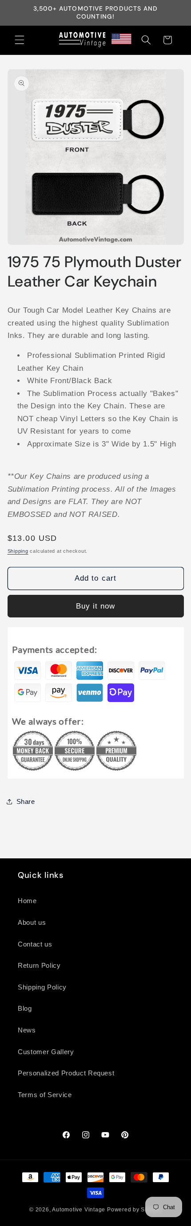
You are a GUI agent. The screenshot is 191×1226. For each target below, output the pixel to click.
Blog (25, 1008)
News (27, 1030)
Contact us (35, 944)
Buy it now (95, 606)
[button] (19, 39)
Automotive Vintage (78, 1210)
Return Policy (39, 965)
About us (32, 922)
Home (27, 900)
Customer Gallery (46, 1051)
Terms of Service (45, 1094)
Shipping (18, 551)
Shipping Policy (42, 987)
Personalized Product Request (66, 1073)
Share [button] (25, 801)
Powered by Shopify (134, 1210)
